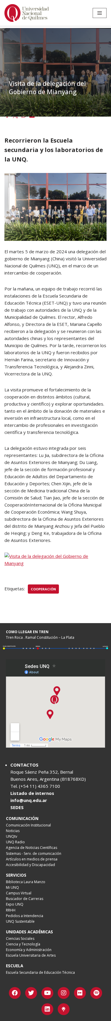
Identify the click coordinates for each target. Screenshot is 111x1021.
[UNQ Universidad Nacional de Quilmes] (26, 13)
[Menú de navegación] (100, 13)
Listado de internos (32, 793)
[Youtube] (47, 993)
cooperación (43, 589)
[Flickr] (80, 993)
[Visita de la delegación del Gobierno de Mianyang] (55, 563)
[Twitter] (31, 993)
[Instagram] (64, 993)
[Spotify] (96, 993)
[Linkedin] (47, 1009)
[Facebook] (15, 993)
